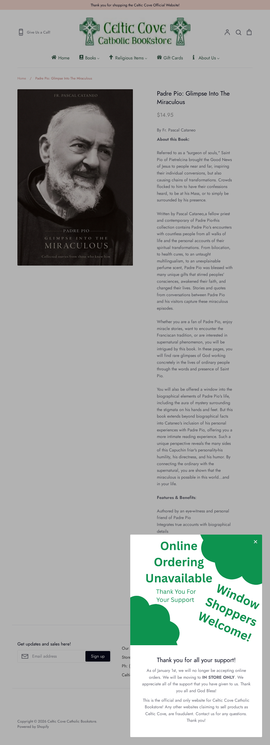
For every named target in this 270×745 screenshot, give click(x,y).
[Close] (255, 541)
